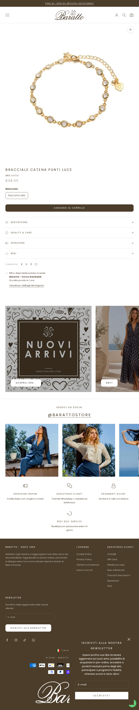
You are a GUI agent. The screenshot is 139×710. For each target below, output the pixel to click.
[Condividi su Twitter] (26, 264)
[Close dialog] (129, 639)
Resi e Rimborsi (115, 570)
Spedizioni (113, 580)
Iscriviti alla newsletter (28, 628)
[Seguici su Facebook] (7, 640)
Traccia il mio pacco (118, 575)
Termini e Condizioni (87, 564)
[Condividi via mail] (36, 264)
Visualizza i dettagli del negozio (26, 285)
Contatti (111, 554)
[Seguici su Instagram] (16, 640)
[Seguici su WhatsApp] (33, 640)
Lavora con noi (84, 570)
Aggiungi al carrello (69, 207)
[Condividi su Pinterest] (31, 264)
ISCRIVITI (101, 695)
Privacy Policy (84, 559)
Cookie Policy (84, 554)
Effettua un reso (116, 564)
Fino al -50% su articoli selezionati (69, 3)
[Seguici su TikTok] (24, 640)
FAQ (109, 586)
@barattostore (69, 415)
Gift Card (112, 559)
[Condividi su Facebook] (21, 264)
